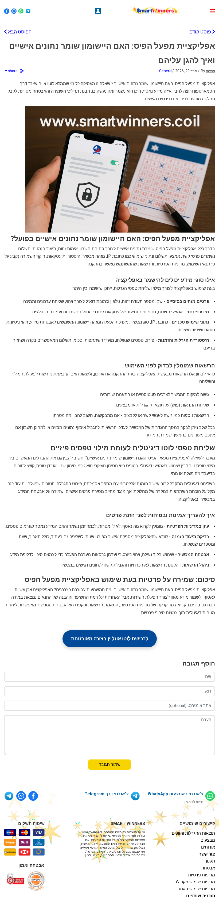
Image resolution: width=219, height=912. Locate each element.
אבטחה (208, 868)
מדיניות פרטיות (201, 874)
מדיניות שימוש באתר (196, 888)
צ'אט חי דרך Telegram (107, 793)
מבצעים (208, 840)
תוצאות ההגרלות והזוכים (193, 833)
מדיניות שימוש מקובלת (194, 881)
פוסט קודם (200, 32)
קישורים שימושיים (197, 823)
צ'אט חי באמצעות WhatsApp (176, 793)
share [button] (13, 71)
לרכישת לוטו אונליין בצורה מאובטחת (109, 638)
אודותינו (208, 847)
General (165, 71)
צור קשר (207, 854)
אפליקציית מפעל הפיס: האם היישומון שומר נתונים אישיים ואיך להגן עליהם (112, 53)
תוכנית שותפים (200, 895)
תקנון (210, 861)
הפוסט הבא (19, 32)
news (210, 71)
